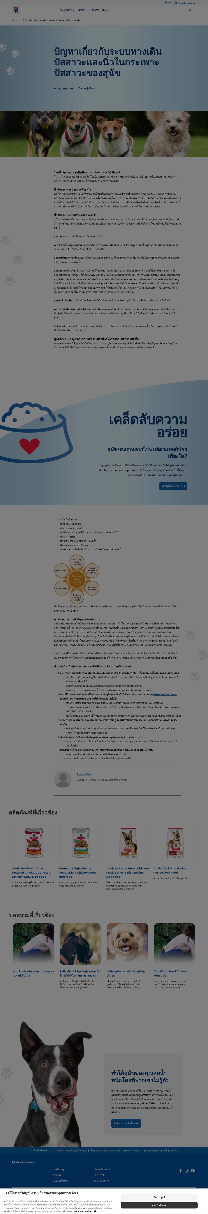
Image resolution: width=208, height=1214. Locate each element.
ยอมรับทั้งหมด (159, 1205)
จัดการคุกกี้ (159, 1197)
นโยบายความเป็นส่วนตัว (85, 1211)
